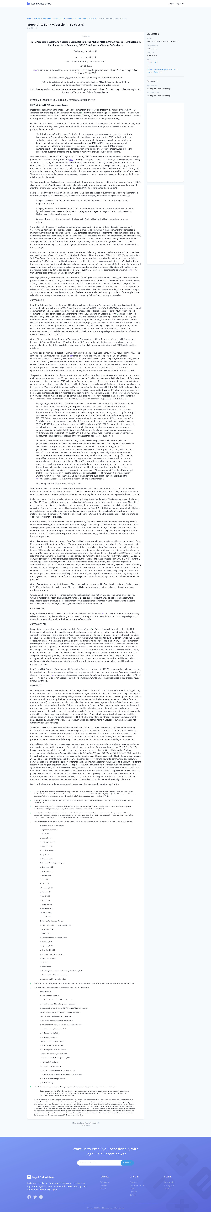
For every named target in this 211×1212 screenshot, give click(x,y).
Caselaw (37, 18)
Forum (103, 1188)
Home (29, 18)
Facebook (168, 1182)
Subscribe (127, 1163)
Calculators (105, 1182)
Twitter (167, 1188)
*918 (38, 479)
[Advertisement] (165, 142)
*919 (104, 614)
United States (47, 18)
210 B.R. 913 (32, 28)
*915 (71, 160)
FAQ (132, 1188)
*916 (131, 270)
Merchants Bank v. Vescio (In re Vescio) (55, 24)
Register (180, 3)
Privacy (133, 1191)
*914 (35, 70)
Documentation (137, 1185)
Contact (133, 1182)
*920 (52, 675)
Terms (133, 1195)
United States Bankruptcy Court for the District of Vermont (75, 18)
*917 (71, 356)
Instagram (169, 1185)
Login (171, 3)
